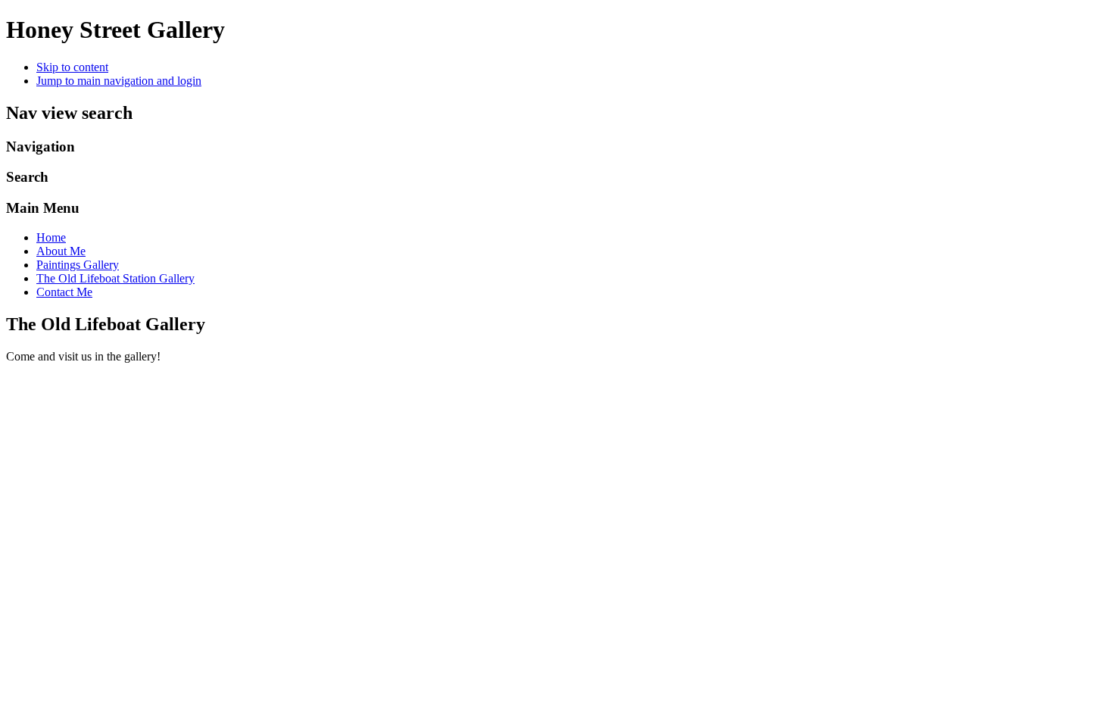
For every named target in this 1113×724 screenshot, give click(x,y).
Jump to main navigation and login (118, 80)
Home (51, 237)
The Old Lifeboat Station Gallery (115, 278)
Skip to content (72, 67)
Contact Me (64, 292)
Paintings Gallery (77, 264)
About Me (61, 251)
